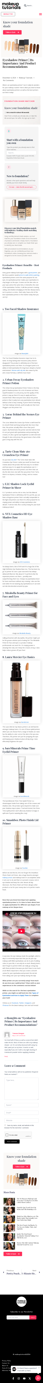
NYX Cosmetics (25, 562)
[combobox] (31, 5)
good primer (33, 273)
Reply (6, 1056)
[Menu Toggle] (40, 14)
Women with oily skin (18, 370)
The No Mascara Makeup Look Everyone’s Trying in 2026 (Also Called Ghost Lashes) (27, 1200)
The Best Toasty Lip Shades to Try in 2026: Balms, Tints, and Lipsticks (27, 1227)
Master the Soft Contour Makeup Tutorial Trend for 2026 (28, 1244)
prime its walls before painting (29, 275)
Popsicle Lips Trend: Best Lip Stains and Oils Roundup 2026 (26, 1208)
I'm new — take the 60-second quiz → (21, 187)
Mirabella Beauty (24, 633)
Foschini (25, 868)
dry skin (13, 460)
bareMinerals (24, 796)
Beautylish (25, 353)
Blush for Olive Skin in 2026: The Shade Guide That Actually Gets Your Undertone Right (27, 1218)
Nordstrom (25, 722)
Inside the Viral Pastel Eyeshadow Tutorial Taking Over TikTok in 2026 (28, 1236)
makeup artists (7, 877)
